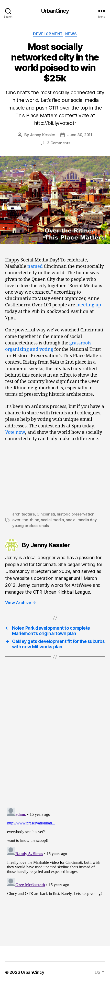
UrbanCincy (55, 11)
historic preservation (75, 514)
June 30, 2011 (79, 134)
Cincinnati (46, 514)
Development (48, 34)
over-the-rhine (25, 519)
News (71, 34)
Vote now (15, 432)
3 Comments (58, 142)
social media (52, 519)
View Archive (20, 602)
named (35, 266)
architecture (23, 514)
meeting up (88, 305)
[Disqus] (55, 738)
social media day (81, 519)
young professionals (30, 525)
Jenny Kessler (42, 134)
